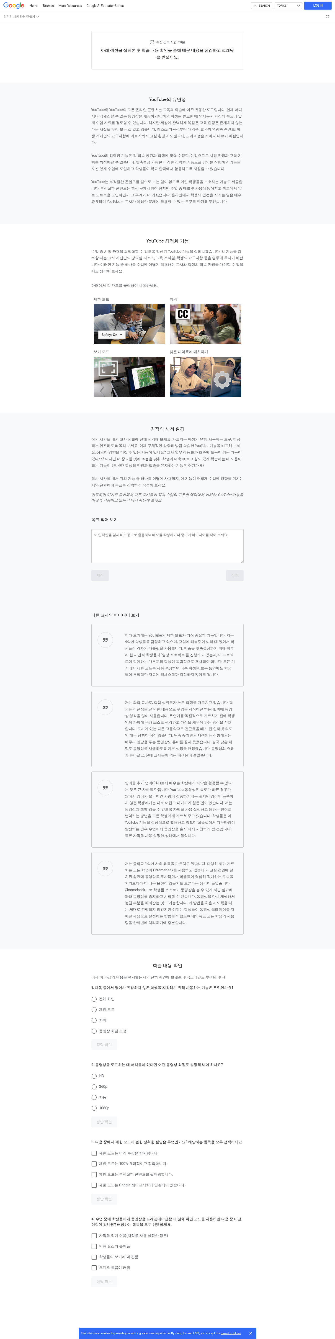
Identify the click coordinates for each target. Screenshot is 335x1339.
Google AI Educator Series (105, 6)
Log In (318, 5)
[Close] (250, 1333)
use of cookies (231, 1333)
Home (34, 6)
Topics (282, 5)
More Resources (70, 6)
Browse (48, 6)
